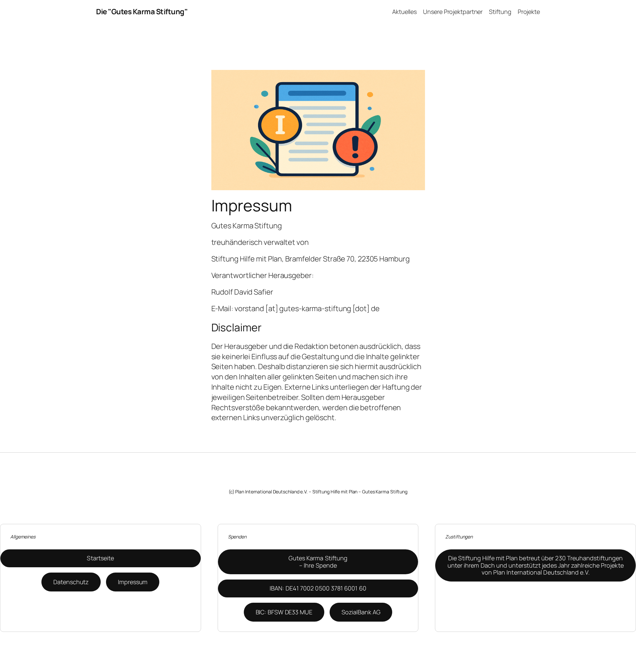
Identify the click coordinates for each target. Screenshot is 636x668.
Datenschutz (71, 582)
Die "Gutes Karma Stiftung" (141, 12)
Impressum (132, 582)
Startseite (100, 558)
